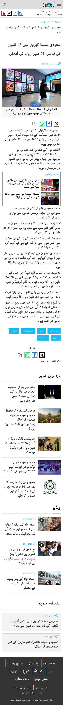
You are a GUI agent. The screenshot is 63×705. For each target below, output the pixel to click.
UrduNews (42, 338)
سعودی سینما (54, 331)
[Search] (4, 5)
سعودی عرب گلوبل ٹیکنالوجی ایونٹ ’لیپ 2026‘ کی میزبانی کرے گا (19, 467)
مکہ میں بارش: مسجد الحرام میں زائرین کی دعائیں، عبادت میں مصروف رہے (21, 394)
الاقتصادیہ (14, 331)
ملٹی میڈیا (41, 678)
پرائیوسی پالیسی (42, 687)
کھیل (14, 671)
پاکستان (33, 663)
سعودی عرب (44, 21)
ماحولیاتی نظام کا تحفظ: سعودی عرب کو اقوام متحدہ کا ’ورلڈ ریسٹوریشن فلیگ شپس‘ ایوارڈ (20, 419)
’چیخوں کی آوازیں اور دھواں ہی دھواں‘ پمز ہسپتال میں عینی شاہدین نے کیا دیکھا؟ (19, 556)
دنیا (50, 671)
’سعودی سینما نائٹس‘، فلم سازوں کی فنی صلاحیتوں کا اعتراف (32, 644)
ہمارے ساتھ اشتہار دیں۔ (31, 692)
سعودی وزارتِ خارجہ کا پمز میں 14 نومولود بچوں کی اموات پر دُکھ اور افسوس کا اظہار (19, 489)
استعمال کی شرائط (22, 687)
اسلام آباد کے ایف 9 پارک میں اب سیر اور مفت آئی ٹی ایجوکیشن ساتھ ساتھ (20, 529)
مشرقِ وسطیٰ (15, 663)
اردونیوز (55, 338)
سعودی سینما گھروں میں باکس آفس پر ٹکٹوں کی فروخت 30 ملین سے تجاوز (23, 183)
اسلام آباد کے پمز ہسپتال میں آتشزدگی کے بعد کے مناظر (20, 583)
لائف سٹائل (22, 678)
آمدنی (41, 331)
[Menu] (59, 4)
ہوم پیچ (58, 21)
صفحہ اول (50, 663)
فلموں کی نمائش (28, 331)
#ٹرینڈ (38, 671)
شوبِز (26, 671)
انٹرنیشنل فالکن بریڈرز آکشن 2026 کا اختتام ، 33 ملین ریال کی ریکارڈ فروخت (19, 445)
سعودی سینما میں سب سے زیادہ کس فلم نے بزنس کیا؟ (22, 195)
